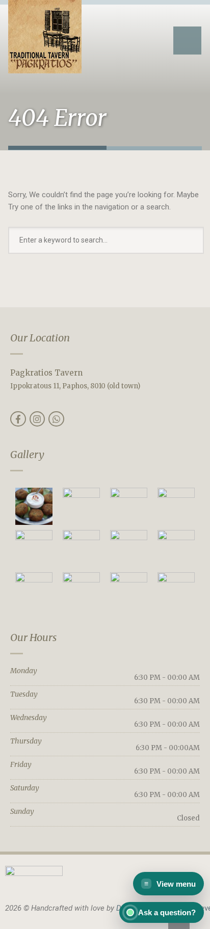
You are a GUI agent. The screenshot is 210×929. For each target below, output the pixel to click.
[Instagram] (37, 419)
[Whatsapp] (56, 419)
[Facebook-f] (18, 419)
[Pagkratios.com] (45, 36)
